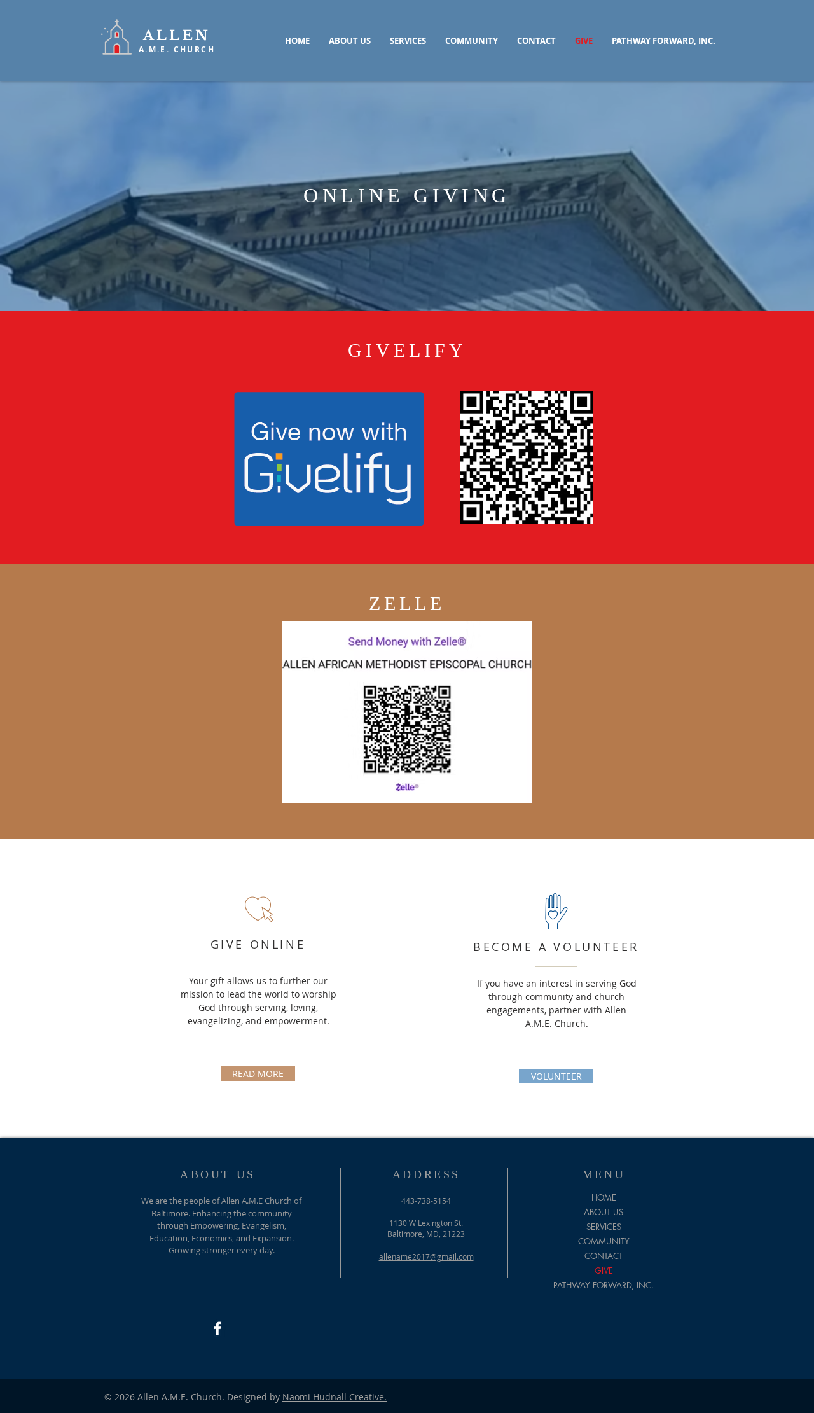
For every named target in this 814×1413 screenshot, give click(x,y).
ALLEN (176, 35)
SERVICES (603, 1226)
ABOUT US (603, 1212)
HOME (603, 1197)
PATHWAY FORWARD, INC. (603, 1285)
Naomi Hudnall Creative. (334, 1397)
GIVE (604, 1270)
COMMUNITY (604, 1241)
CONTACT (603, 1256)
